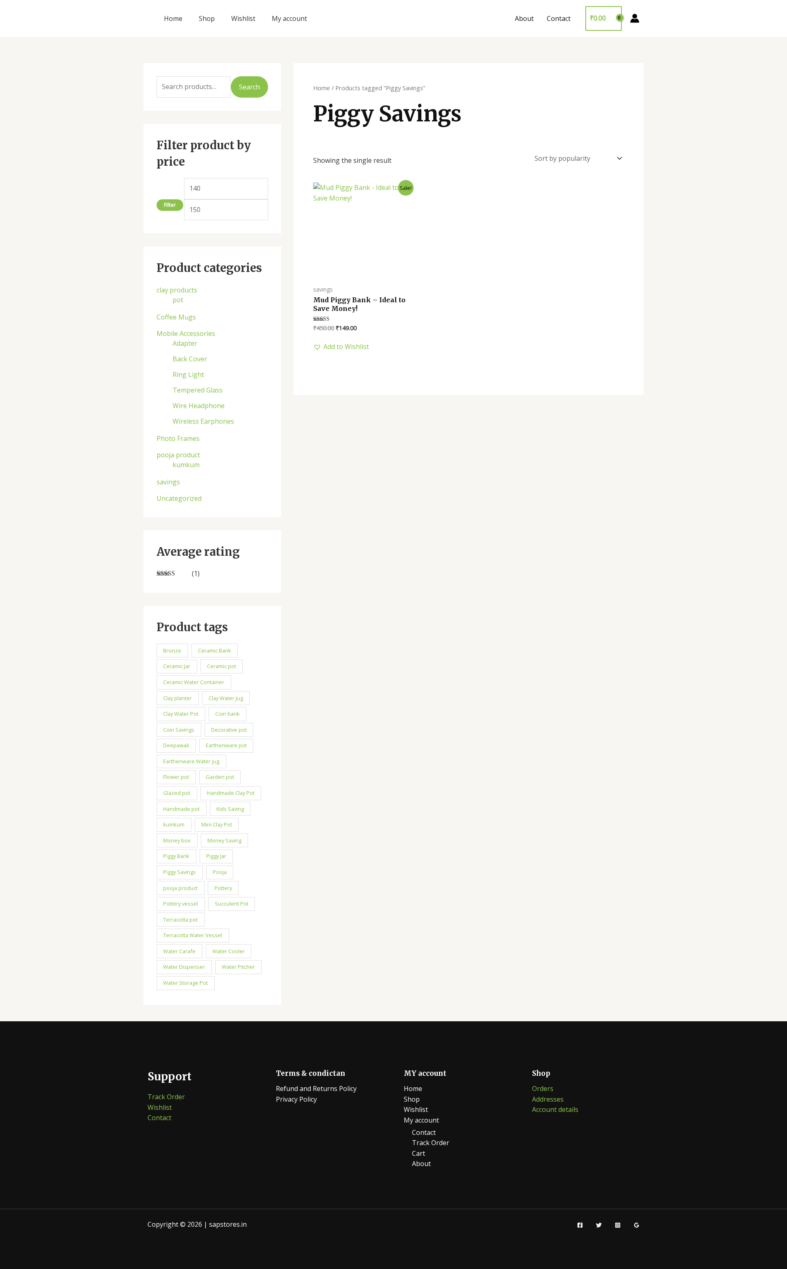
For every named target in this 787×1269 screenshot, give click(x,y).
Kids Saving (230, 809)
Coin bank (227, 713)
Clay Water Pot (180, 713)
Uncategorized (179, 498)
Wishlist (243, 18)
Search (249, 86)
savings (168, 481)
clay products (177, 289)
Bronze (172, 650)
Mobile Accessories (186, 333)
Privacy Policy (296, 1099)
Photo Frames (178, 438)
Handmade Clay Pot (231, 793)
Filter (170, 204)
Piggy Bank (176, 856)
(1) (178, 574)
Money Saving (224, 840)
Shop (207, 18)
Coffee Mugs (176, 317)
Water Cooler (228, 951)
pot (178, 299)
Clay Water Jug (226, 698)
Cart (418, 1153)
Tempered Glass (198, 390)
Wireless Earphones (203, 421)
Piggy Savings (179, 872)
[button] (341, 347)
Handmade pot (181, 809)
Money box (177, 840)
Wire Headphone (199, 405)
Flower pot (176, 777)
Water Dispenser (184, 966)
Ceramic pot (221, 666)
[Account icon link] (634, 18)
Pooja (220, 872)
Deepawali (176, 745)
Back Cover (190, 358)
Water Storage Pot (185, 982)
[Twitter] (599, 1225)
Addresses (548, 1099)
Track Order (166, 1096)
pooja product (178, 454)
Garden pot (220, 777)
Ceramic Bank (214, 650)
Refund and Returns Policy (316, 1088)
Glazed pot (176, 793)
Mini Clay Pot (216, 824)
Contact (559, 18)
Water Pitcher (238, 966)
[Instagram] (618, 1225)
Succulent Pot (231, 903)
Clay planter (177, 698)
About (524, 18)
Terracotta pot (180, 919)
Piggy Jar (216, 856)
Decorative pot (229, 729)
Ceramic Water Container (193, 682)
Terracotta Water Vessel (192, 935)
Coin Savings (178, 729)
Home (173, 18)
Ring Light (188, 374)
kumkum (186, 464)
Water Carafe (179, 951)
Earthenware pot (226, 745)
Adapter (185, 343)
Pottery (223, 888)
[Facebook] (580, 1225)
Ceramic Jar (176, 666)
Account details (555, 1109)
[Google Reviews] (636, 1225)
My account (289, 18)
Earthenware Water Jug (191, 761)
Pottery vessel (180, 903)
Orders (542, 1088)
